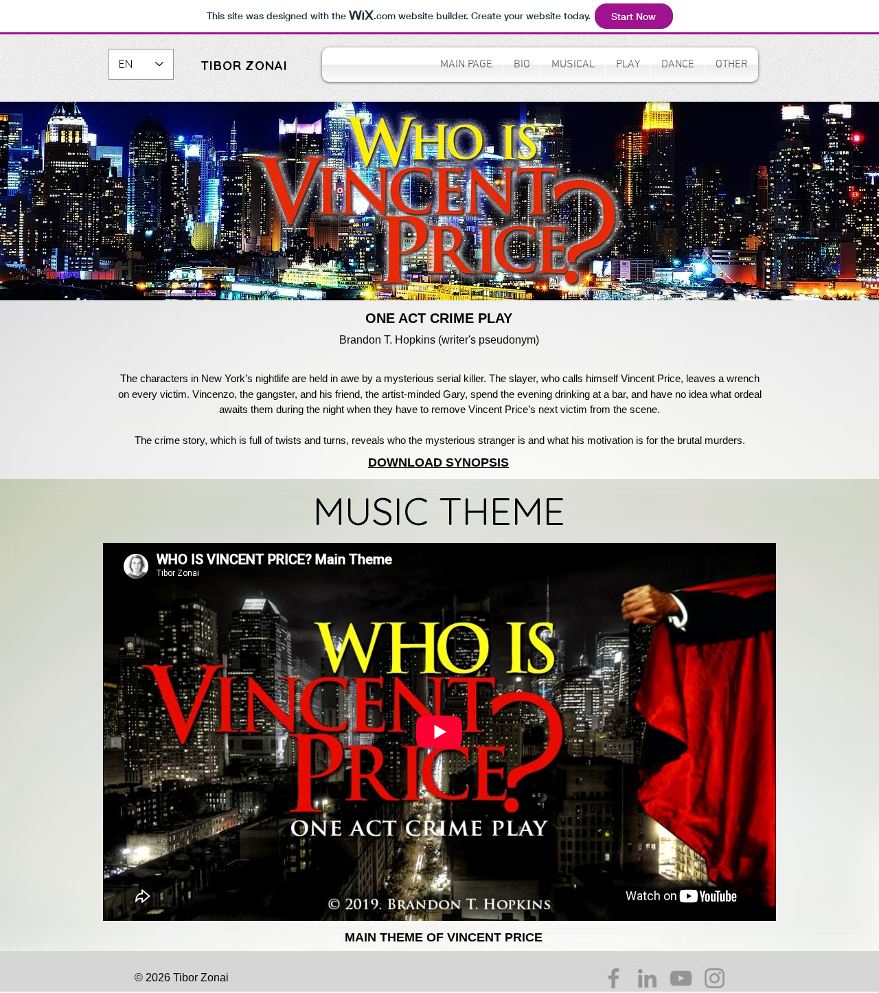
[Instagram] (714, 978)
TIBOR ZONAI (244, 66)
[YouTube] (680, 978)
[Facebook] (613, 978)
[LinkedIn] (647, 978)
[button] (573, 64)
